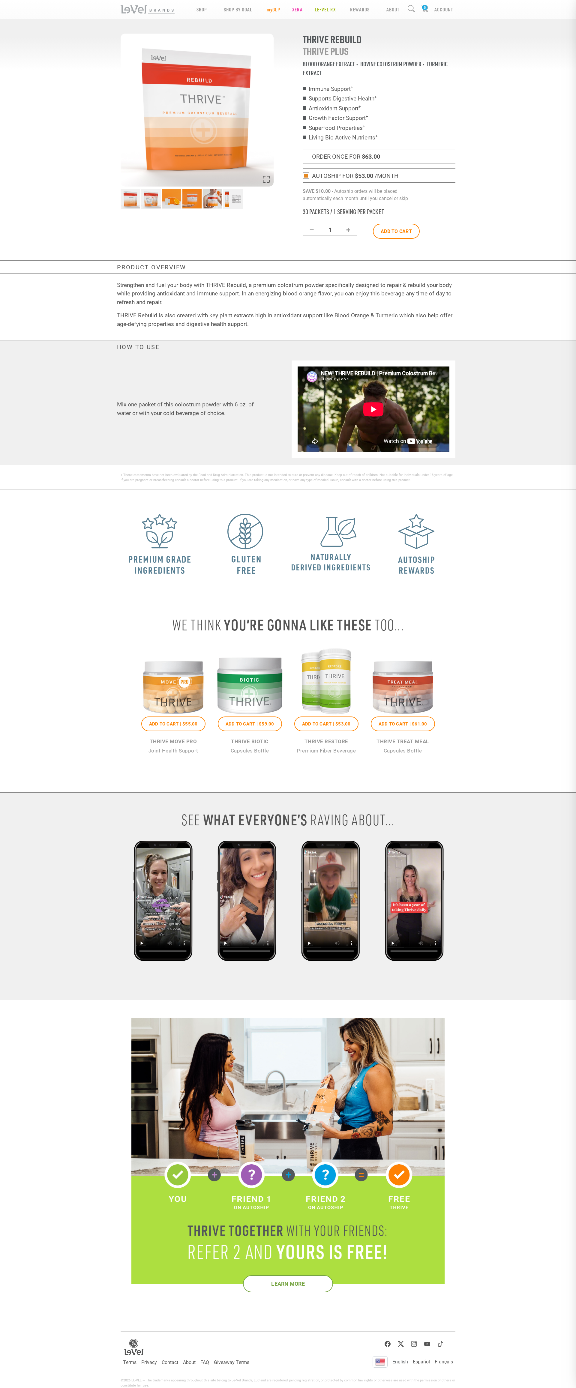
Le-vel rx (325, 9)
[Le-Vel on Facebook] (387, 1344)
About (189, 1362)
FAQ (204, 1362)
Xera (297, 9)
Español (421, 1361)
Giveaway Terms (231, 1362)
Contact (170, 1362)
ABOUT (392, 9)
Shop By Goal (238, 9)
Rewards (360, 9)
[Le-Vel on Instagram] (414, 1344)
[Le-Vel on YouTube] (427, 1344)
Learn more (288, 1283)
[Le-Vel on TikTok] (440, 1344)
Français (444, 1361)
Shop (201, 9)
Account (443, 9)
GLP (273, 9)
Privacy (149, 1362)
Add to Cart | (173, 724)
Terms (129, 1362)
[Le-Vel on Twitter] (401, 1344)
